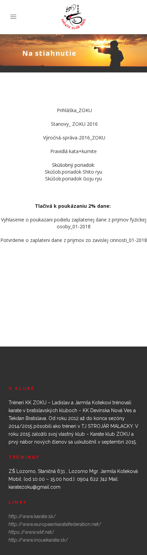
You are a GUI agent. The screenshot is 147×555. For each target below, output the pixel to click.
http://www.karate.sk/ (32, 516)
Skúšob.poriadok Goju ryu (73, 178)
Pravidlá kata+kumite (73, 151)
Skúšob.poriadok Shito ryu (73, 171)
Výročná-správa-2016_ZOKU (74, 137)
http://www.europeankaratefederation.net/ (55, 524)
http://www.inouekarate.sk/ (38, 540)
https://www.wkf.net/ (31, 532)
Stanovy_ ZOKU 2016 (74, 124)
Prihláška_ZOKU (74, 110)
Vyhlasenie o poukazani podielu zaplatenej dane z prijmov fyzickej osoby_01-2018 (73, 223)
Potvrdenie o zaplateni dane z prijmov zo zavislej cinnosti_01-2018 (73, 240)
